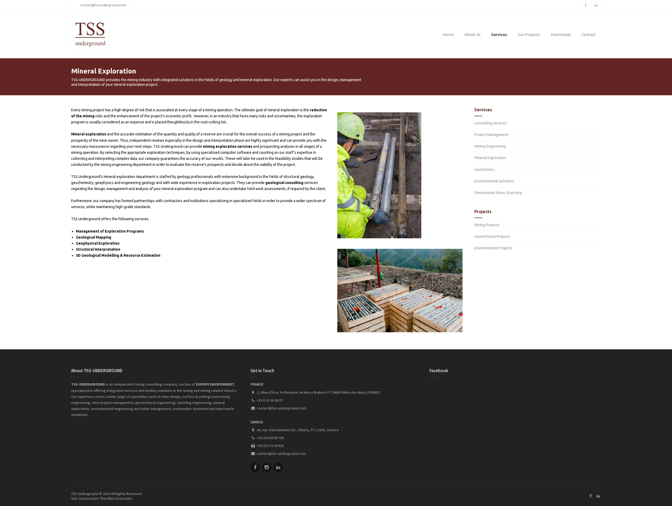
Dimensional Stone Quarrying (498, 193)
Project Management (491, 135)
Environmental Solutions (494, 181)
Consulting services (490, 123)
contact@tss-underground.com (103, 5)
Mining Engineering (490, 146)
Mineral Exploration (490, 158)
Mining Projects (487, 225)
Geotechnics (484, 169)
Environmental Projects (493, 248)
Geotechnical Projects (492, 236)
